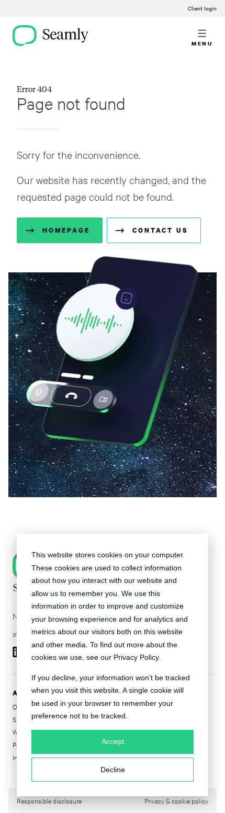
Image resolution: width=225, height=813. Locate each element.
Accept (113, 741)
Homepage (65, 230)
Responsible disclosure (49, 800)
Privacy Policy (136, 657)
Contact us (160, 230)
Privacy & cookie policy (176, 800)
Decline (112, 769)
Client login (202, 8)
